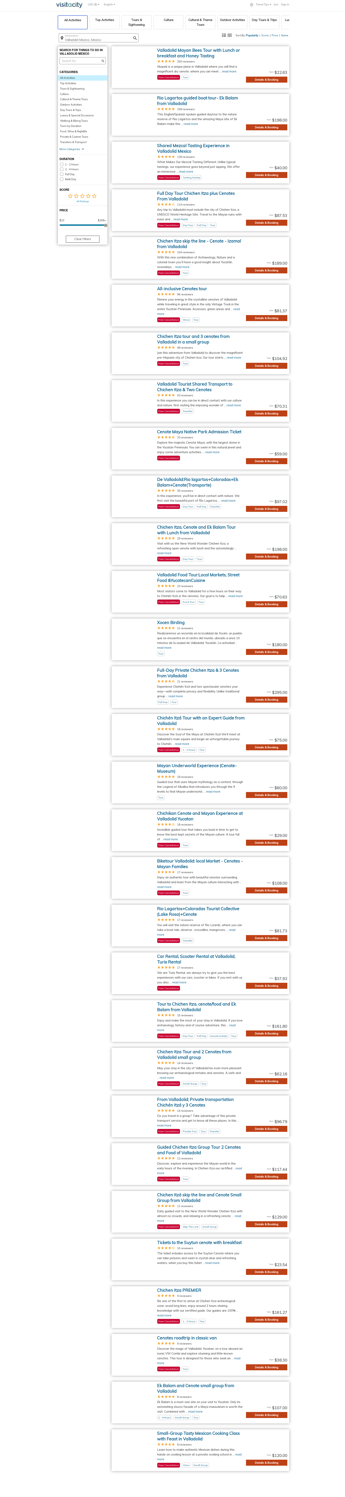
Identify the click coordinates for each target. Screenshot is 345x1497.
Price (275, 35)
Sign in (285, 4)
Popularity (252, 35)
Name (284, 35)
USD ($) (93, 4)
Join (276, 4)
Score (265, 35)
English (108, 4)
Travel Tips (263, 4)
